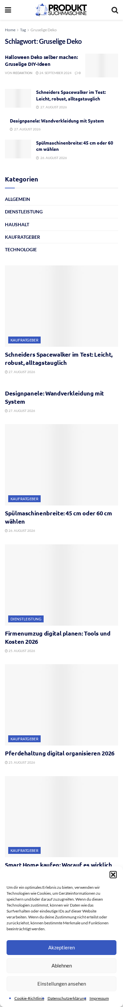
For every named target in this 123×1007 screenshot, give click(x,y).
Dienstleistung (24, 211)
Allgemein (17, 199)
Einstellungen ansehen (61, 984)
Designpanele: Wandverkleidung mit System (57, 120)
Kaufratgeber (22, 237)
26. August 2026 (21, 530)
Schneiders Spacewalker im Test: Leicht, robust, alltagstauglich (71, 95)
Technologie (21, 249)
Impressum (99, 998)
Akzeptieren (61, 947)
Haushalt (17, 224)
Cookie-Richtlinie (29, 998)
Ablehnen (61, 965)
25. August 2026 (21, 651)
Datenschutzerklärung (67, 998)
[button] (113, 874)
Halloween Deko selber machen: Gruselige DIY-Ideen (41, 60)
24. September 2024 (55, 73)
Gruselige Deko (44, 29)
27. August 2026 (21, 372)
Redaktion (22, 73)
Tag (23, 29)
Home (10, 29)
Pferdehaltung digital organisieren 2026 (59, 753)
